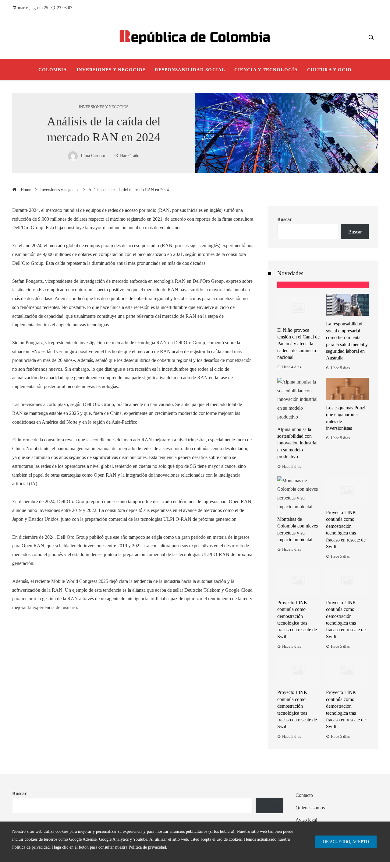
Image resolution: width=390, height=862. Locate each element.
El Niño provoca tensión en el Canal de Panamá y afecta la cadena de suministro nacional (298, 344)
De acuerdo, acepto (346, 841)
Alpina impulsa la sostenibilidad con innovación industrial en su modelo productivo (297, 443)
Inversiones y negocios (103, 107)
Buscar (284, 219)
